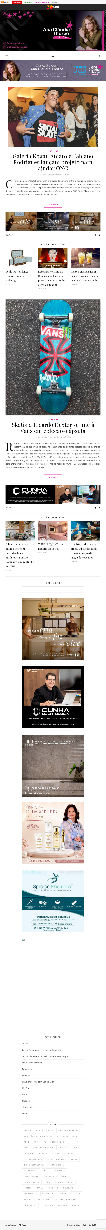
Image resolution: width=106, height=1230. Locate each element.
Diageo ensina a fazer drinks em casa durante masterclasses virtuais (85, 276)
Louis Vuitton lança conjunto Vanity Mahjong (17, 276)
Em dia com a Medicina (32, 1062)
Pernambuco (30, 1194)
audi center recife (54, 1142)
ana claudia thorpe (69, 1130)
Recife (63, 1194)
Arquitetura (70, 1136)
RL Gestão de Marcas (91, 1225)
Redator (10, 235)
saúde (27, 1199)
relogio (75, 1194)
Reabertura (48, 1194)
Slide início (27, 1107)
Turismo (62, 1205)
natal (40, 1188)
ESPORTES (28, 2)
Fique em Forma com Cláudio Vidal (38, 1081)
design (55, 1153)
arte (26, 1142)
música (27, 1188)
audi (36, 1142)
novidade (68, 1188)
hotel (47, 1171)
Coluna (25, 1043)
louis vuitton (32, 1182)
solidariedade (43, 1199)
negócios (53, 1188)
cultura (42, 1153)
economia (69, 1153)
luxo (47, 1182)
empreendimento (33, 1159)
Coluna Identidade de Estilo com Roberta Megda (45, 1056)
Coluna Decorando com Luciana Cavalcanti (41, 1049)
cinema (75, 1148)
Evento (74, 1159)
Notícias (53, 151)
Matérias (53, 420)
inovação (60, 1171)
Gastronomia (31, 1171)
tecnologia (46, 1205)
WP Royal (22, 1225)
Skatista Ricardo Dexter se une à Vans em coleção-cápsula (53, 427)
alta (50, 1130)
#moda (27, 1130)
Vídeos (25, 1113)
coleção (28, 1153)
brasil (63, 1148)
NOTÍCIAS (17, 2)
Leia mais (53, 204)
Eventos (26, 1075)
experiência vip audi (35, 1165)
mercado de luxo (64, 1182)
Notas (25, 1094)
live (64, 1176)
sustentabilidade (65, 1199)
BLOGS (54, 2)
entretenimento (56, 1159)
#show (39, 1130)
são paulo (29, 1205)
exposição (56, 1165)
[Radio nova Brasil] (53, 80)
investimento (31, 1176)
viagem (76, 1205)
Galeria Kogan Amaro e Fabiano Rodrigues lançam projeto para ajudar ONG (53, 162)
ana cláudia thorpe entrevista (41, 1136)
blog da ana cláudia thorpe (39, 1148)
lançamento (50, 1176)
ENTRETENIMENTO (42, 2)
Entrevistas (27, 1069)
